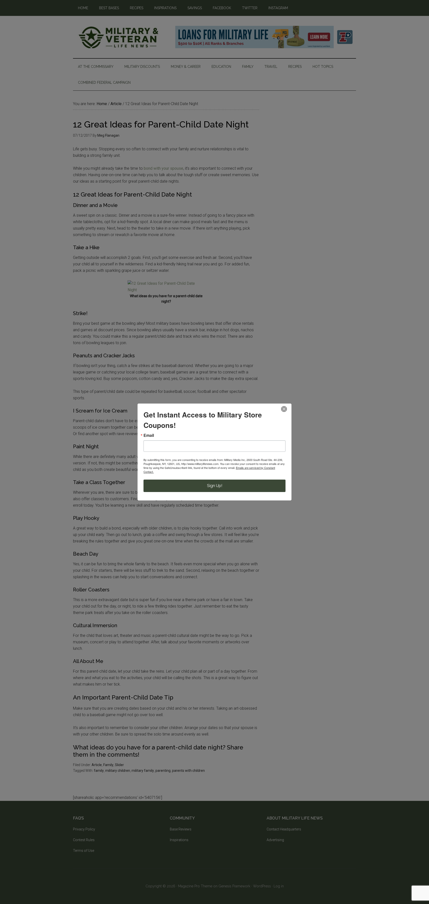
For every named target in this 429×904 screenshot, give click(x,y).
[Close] (284, 409)
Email (148, 435)
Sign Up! (214, 485)
